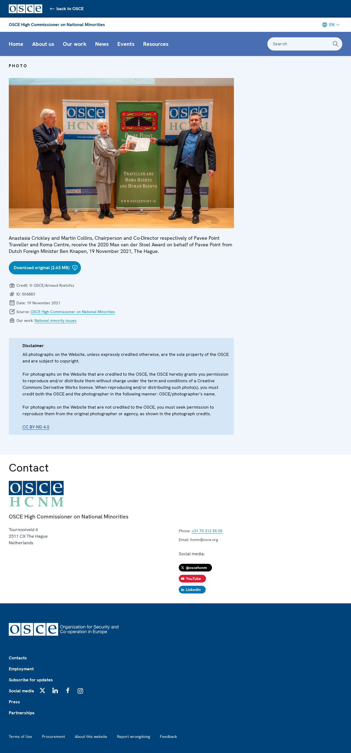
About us (43, 44)
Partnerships (22, 713)
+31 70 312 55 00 (207, 530)
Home (16, 44)
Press (14, 702)
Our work (74, 44)
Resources (155, 44)
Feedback (168, 736)
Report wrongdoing (133, 736)
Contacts (18, 658)
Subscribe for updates (31, 680)
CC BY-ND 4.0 (35, 427)
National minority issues (56, 320)
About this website (91, 736)
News (102, 44)
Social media (21, 691)
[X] (42, 690)
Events (125, 44)
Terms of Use (20, 736)
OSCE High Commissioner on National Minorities (57, 24)
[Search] (335, 44)
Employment (21, 669)
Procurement (53, 736)
